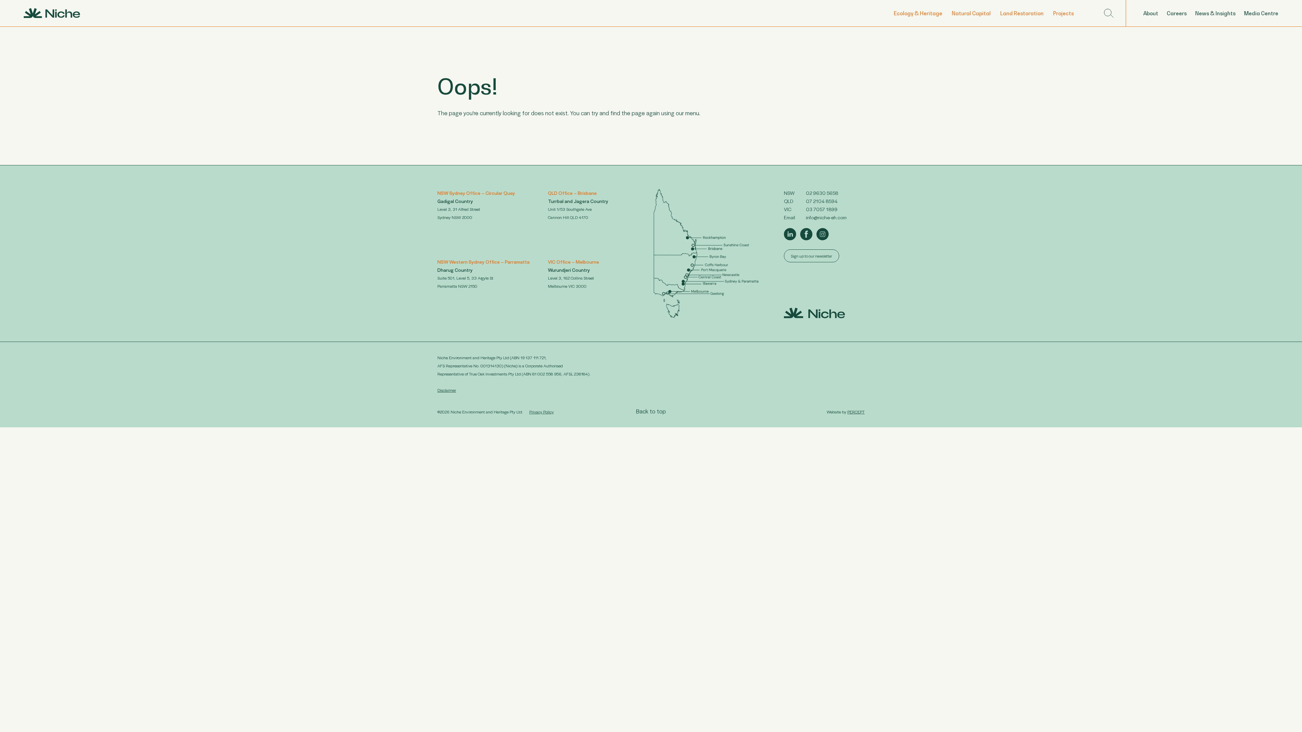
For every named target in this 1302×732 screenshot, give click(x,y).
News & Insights (1215, 13)
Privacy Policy (541, 412)
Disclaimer (446, 390)
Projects (1063, 13)
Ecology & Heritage (918, 13)
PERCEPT (856, 412)
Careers (1177, 13)
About (1150, 13)
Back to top (651, 411)
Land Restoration (1022, 13)
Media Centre (1261, 13)
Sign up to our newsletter (811, 256)
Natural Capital (971, 13)
